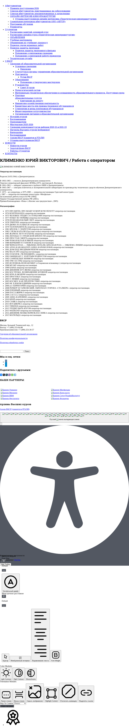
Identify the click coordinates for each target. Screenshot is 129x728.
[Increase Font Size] (4, 561)
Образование (22, 79)
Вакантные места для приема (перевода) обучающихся (44, 106)
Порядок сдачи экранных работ (27, 45)
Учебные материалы (21, 40)
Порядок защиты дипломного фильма (35, 50)
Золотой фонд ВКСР (20, 148)
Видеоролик (16, 132)
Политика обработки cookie (12, 342)
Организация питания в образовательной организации (44, 114)
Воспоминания (18, 119)
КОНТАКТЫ (11, 153)
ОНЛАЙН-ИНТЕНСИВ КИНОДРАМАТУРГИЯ (33, 16)
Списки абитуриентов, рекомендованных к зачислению (40, 13)
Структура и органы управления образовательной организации (49, 71)
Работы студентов (20, 150)
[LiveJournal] (7, 375)
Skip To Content (7, 703)
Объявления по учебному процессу (29, 42)
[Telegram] (15, 375)
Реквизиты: (16, 26)
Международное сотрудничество (33, 111)
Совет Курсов (27, 87)
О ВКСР (9, 61)
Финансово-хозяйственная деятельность (37, 103)
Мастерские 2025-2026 (21, 124)
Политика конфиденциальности (14, 338)
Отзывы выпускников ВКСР (25, 140)
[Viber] (9, 375)
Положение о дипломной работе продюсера (38, 55)
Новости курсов (18, 145)
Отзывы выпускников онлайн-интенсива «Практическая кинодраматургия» (56, 18)
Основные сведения (25, 66)
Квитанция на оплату (31, 100)
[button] (1, 424)
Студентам (11, 29)
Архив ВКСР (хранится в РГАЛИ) (27, 137)
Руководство (22, 84)
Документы (21, 74)
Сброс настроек (7, 706)
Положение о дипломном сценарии (34, 53)
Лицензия (25, 69)
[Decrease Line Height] (4, 605)
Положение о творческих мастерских (40, 82)
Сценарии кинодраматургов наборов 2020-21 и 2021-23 (38, 127)
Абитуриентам (13, 5)
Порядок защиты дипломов (24, 48)
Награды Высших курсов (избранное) (30, 129)
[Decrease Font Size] (4, 570)
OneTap (17, 560)
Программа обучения (21, 24)
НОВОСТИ (10, 143)
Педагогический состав (27, 90)
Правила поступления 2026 (24, 8)
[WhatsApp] (12, 375)
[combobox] (64, 417)
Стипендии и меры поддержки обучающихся (39, 108)
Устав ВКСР (26, 77)
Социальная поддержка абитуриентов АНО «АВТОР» (38, 21)
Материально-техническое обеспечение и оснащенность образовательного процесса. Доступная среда (69, 92)
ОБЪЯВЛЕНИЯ (17, 37)
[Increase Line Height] (4, 596)
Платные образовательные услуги (28, 96)
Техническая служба (21, 58)
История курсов (18, 116)
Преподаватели (18, 121)
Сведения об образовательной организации (33, 63)
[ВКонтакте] (1, 375)
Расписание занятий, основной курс (29, 32)
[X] (4, 375)
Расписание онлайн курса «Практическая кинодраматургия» (42, 34)
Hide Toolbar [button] (5, 564)
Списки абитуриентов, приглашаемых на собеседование (40, 11)
